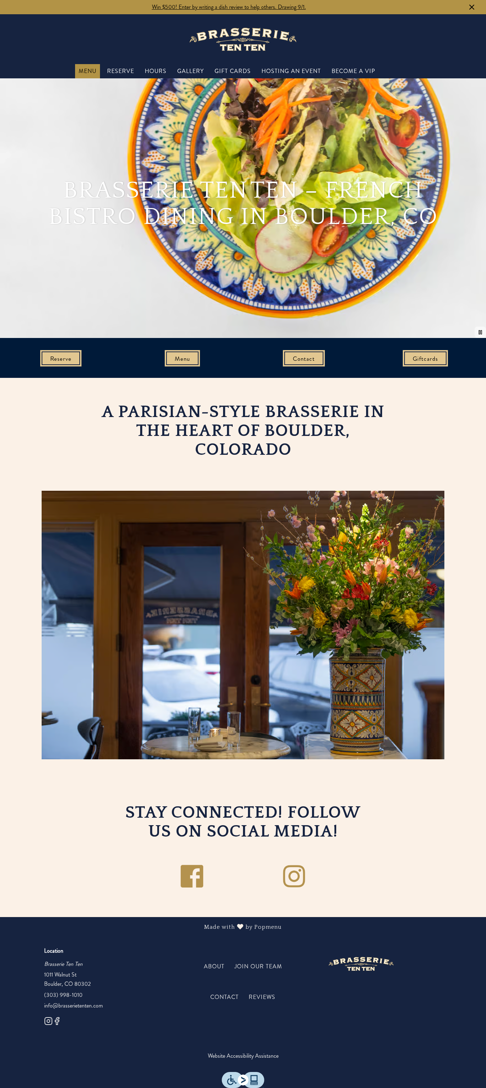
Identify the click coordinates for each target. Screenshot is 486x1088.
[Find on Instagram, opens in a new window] (48, 1022)
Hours (156, 71)
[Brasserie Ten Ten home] (243, 39)
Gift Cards (233, 71)
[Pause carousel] (480, 332)
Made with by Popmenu (143, 927)
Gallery (190, 71)
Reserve (120, 71)
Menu (87, 71)
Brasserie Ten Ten (361, 964)
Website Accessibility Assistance (243, 1056)
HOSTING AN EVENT (291, 71)
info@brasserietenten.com (73, 1005)
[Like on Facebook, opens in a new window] (57, 1022)
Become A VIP (353, 71)
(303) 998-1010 (63, 995)
